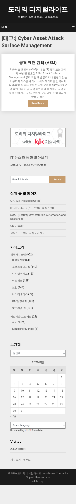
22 (61, 397)
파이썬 (16, 321)
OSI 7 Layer (16, 225)
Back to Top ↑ (38, 481)
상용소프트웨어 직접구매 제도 (27, 232)
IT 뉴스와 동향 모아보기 (29, 157)
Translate (37, 430)
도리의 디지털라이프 (38, 9)
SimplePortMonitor (23, 328)
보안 (14, 287)
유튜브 (27, 459)
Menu (4, 27)
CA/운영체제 (19, 301)
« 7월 (13, 416)
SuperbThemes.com (38, 477)
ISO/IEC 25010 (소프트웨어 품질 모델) (32, 207)
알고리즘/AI (19, 308)
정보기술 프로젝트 (21, 316)
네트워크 (17, 280)
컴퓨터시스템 (18, 254)
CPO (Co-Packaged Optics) (26, 200)
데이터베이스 (20, 294)
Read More (38, 103)
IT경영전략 (18, 259)
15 (61, 390)
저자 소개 (15, 459)
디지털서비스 (20, 273)
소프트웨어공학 (21, 266)
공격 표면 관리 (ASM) (38, 62)
